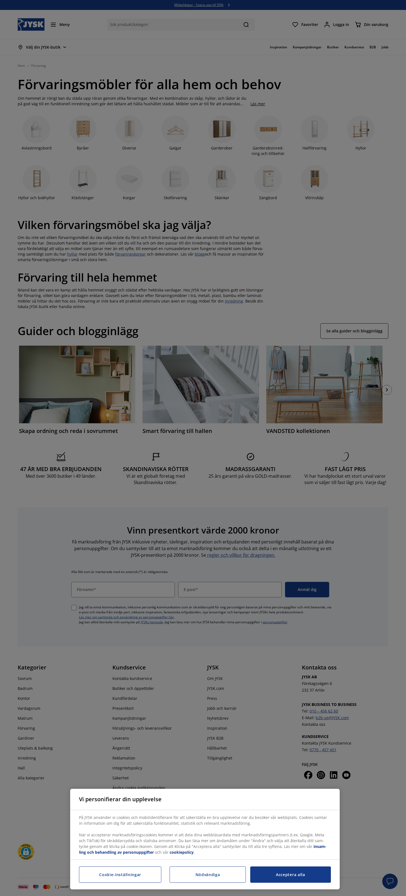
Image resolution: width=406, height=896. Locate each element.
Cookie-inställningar (120, 874)
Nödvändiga (208, 874)
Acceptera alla (290, 874)
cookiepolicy (182, 852)
